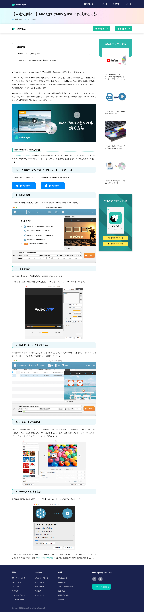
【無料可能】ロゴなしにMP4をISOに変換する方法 (115, 112)
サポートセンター (41, 582)
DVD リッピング (17, 582)
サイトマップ (39, 595)
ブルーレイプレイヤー (19, 595)
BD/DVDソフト (89, 4)
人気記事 (116, 4)
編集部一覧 (62, 582)
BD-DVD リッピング (18, 578)
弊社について (62, 578)
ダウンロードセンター (42, 578)
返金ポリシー (62, 591)
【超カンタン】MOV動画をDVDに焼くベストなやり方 (37, 60)
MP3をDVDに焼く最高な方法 (28, 54)
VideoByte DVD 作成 (21, 155)
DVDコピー (15, 586)
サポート (128, 4)
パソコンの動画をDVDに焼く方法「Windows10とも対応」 (115, 147)
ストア (105, 4)
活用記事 (38, 591)
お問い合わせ (39, 586)
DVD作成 (15, 591)
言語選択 (61, 599)
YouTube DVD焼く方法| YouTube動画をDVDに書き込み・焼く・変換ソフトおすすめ (115, 77)
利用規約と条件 (63, 595)
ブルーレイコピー (18, 599)
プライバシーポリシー (65, 586)
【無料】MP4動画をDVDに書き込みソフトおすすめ (115, 182)
